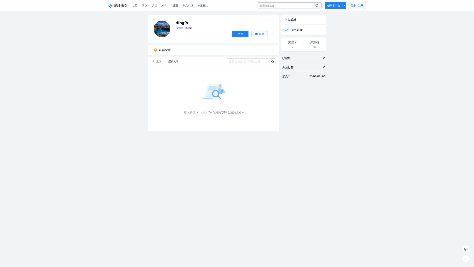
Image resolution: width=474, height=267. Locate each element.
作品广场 (188, 5)
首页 (135, 5)
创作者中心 (333, 5)
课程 (154, 5)
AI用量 (174, 5)
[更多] (466, 259)
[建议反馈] (466, 249)
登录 (357, 5)
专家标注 (203, 5)
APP (163, 5)
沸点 (144, 5)
